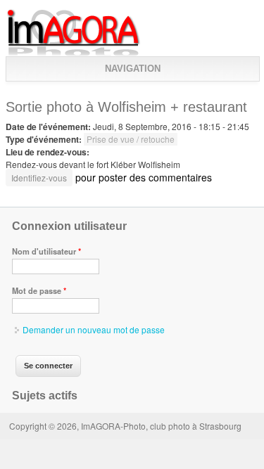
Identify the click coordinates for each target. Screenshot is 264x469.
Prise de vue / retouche (131, 139)
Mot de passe (39, 290)
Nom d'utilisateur (46, 251)
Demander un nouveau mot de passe (94, 329)
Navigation (133, 68)
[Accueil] (74, 53)
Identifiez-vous (39, 178)
